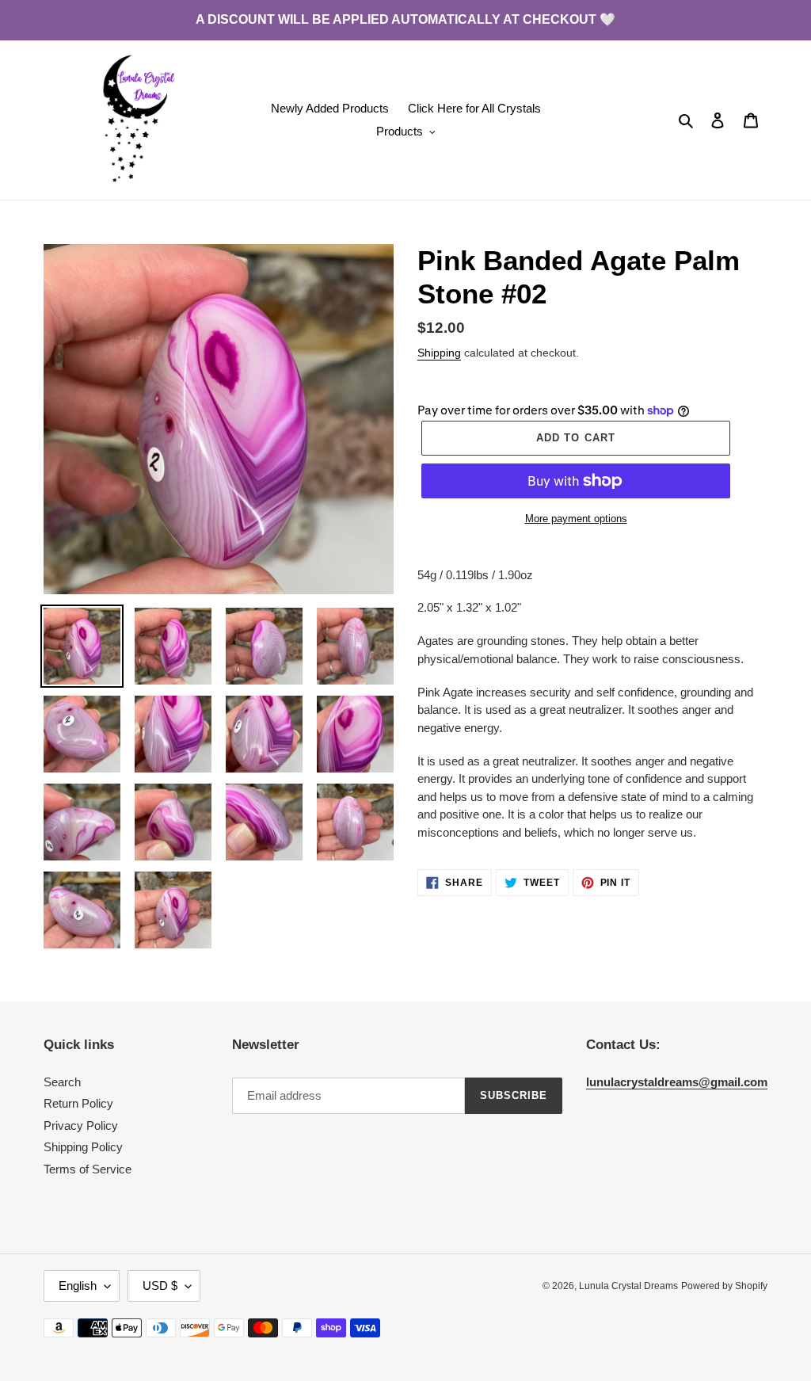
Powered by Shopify (724, 1285)
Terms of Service (87, 1169)
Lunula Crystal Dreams (628, 1285)
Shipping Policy (83, 1147)
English (78, 1285)
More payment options (576, 519)
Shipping (439, 352)
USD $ (160, 1285)
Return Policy (78, 1103)
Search (62, 1082)
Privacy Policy (81, 1125)
